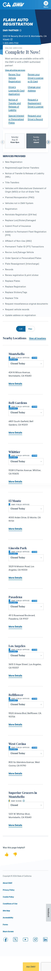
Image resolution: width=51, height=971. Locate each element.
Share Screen (8, 932)
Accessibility (8, 918)
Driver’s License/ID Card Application (16, 90)
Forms (5, 925)
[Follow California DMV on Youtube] (25, 940)
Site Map (6, 911)
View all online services (15, 70)
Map (30, 329)
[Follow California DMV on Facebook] (5, 940)
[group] (15, 140)
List (20, 329)
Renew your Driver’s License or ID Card (35, 78)
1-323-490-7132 (10, 43)
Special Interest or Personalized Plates (16, 119)
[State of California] (7, 4)
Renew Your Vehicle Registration (14, 78)
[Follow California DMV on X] (15, 940)
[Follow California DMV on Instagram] (35, 940)
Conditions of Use (10, 904)
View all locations (37, 338)
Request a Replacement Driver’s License (35, 103)
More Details (15, 384)
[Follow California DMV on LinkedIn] (45, 940)
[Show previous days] (2, 142)
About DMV (7, 883)
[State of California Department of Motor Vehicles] (18, 4)
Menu (46, 7)
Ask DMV (30, 966)
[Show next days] (48, 142)
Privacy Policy (8, 890)
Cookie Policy (8, 897)
